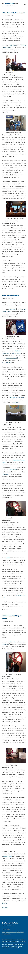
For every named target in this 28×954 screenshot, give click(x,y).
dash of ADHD (7, 856)
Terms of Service (12, 932)
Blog (7, 932)
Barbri (8, 558)
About (3, 932)
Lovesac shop (13, 469)
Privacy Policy (20, 932)
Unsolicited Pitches (6, 934)
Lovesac (5, 474)
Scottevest (16, 402)
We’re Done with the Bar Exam (13, 13)
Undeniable (9, 3)
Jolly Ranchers (16, 353)
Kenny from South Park (17, 397)
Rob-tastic (12, 45)
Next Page (5, 907)
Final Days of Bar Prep (10, 295)
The (3, 3)
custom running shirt (12, 358)
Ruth (16, 3)
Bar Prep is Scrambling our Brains (12, 617)
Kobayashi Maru (7, 362)
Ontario (4, 903)
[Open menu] (25, 4)
